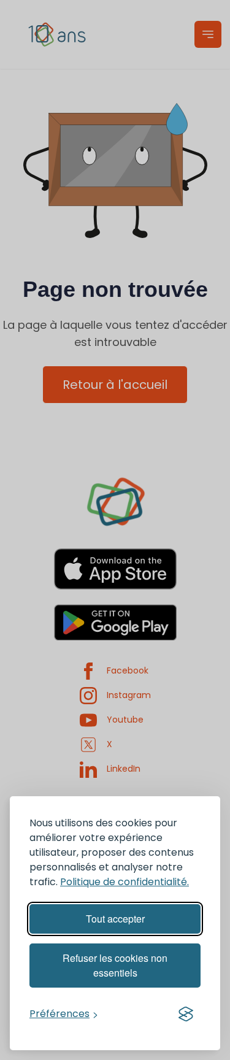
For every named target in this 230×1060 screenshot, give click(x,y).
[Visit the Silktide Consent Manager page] (186, 1014)
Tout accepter (115, 919)
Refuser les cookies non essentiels (115, 965)
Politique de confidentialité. (124, 882)
